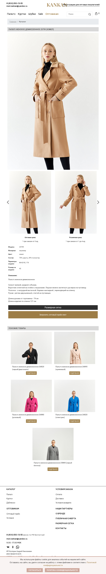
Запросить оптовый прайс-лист (52, 314)
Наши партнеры (64, 509)
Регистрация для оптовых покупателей (81, 5)
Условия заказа (64, 489)
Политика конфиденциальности (62, 570)
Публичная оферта (66, 519)
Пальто (9, 494)
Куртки (9, 499)
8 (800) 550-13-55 (14, 3)
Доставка (60, 499)
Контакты (61, 528)
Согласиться (34, 570)
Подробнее (31, 373)
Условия (10, 518)
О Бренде (60, 514)
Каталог (10, 489)
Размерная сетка (53, 307)
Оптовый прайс (13, 514)
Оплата (59, 494)
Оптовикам (12, 509)
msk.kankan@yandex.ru (16, 6)
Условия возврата (63, 503)
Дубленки (10, 503)
